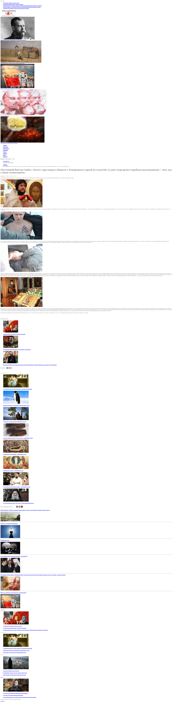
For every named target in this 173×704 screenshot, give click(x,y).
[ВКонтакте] (7, 368)
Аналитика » (5, 165)
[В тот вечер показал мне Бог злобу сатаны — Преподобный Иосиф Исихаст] (16, 501)
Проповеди (5, 150)
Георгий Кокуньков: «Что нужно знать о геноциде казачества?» (13, 63)
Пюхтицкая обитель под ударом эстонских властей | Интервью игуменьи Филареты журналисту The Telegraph (22, 5)
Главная (5, 145)
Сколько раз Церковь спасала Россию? (11, 670)
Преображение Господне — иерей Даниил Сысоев (13, 470)
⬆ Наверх (2, 701)
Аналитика (5, 147)
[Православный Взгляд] (9, 16)
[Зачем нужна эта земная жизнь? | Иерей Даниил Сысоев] (16, 419)
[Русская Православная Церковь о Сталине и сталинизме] (10, 347)
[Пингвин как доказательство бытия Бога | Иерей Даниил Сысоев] (16, 403)
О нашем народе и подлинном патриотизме (9, 143)
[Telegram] (11, 368)
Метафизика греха (5, 540)
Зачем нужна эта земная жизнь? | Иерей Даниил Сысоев (14, 421)
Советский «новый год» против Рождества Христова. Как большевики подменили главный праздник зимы (22, 7)
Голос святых (6, 148)
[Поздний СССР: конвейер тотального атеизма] (10, 332)
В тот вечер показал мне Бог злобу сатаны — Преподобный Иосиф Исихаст (18, 503)
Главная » (5, 164)
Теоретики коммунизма (5, 116)
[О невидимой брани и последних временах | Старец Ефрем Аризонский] (16, 387)
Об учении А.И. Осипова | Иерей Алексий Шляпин (13, 695)
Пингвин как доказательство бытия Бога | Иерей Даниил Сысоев (16, 405)
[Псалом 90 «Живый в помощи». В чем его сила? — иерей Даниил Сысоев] (16, 436)
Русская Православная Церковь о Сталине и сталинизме (13, 4)
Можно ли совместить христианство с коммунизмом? (11, 88)
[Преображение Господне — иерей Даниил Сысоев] (16, 468)
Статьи (4, 152)
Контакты (5, 157)
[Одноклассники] (9, 368)
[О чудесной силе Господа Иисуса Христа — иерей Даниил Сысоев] (16, 484)
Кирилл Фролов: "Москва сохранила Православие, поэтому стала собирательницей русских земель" (25, 510)
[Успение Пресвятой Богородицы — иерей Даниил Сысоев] (16, 452)
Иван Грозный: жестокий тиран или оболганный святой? (14, 675)
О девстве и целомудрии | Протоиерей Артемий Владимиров (15, 693)
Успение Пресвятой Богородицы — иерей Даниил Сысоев (14, 454)
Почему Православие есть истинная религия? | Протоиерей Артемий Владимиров (19, 697)
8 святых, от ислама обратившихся (9, 523)
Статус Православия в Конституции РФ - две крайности (14, 556)
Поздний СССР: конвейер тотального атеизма (11, 3)
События (5, 153)
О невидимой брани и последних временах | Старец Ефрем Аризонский (17, 389)
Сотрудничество (6, 161)
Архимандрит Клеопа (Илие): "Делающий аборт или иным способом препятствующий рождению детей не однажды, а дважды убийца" (33, 574)
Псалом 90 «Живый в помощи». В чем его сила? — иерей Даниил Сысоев (18, 438)
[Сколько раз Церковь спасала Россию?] (16, 668)
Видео (4, 155)
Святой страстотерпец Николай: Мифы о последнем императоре (13, 40)
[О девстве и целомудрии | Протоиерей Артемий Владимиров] (16, 691)
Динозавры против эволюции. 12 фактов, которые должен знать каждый (16, 8)
